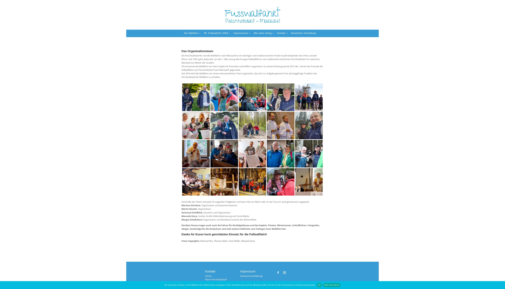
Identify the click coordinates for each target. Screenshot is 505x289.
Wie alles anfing (263, 33)
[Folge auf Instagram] (284, 272)
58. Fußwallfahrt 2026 (216, 33)
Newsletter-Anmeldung (303, 33)
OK (319, 285)
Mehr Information (331, 285)
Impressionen (240, 33)
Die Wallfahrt (191, 33)
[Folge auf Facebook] (278, 272)
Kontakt (281, 33)
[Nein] (501, 285)
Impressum (247, 271)
